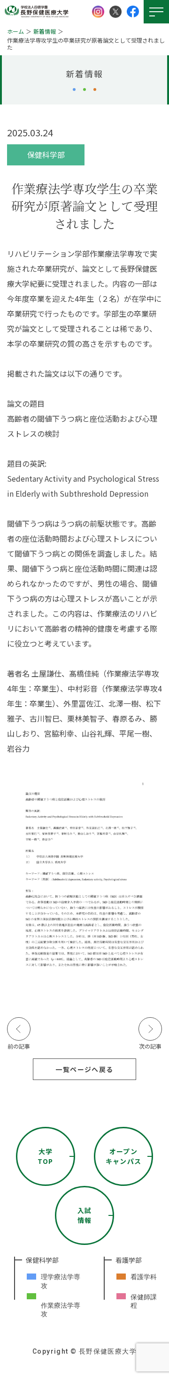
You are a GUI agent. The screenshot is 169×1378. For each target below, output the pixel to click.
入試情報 (84, 1215)
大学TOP (45, 1156)
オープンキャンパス (124, 1156)
